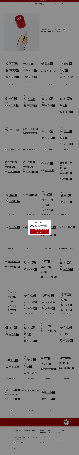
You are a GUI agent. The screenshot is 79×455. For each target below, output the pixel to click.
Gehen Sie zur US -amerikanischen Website (39, 229)
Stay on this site (39, 232)
